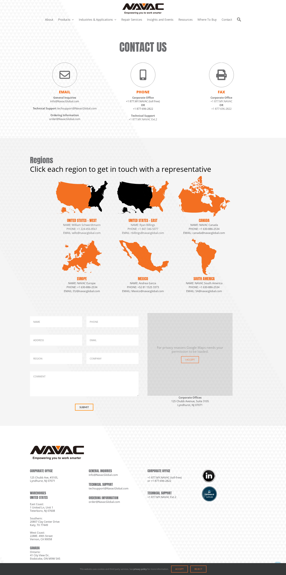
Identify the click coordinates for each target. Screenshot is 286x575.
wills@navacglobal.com (86, 233)
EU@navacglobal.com (86, 291)
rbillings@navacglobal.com (147, 233)
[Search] (239, 19)
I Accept (190, 359)
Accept (179, 569)
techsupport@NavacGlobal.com (77, 108)
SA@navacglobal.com (208, 291)
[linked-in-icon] (209, 470)
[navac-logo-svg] (143, 5)
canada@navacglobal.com (208, 233)
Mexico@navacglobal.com (147, 291)
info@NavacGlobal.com (64, 101)
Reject (198, 569)
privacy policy (140, 569)
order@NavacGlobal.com (64, 119)
